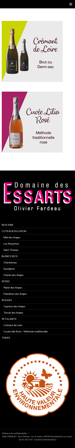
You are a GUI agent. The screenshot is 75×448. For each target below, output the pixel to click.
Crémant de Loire (12, 325)
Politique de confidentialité (14, 433)
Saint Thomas (10, 249)
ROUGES (7, 300)
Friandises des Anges (15, 293)
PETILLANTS (9, 318)
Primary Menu (71, 4)
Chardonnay (10, 262)
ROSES (6, 281)
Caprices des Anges (14, 306)
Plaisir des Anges (12, 287)
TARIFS (6, 337)
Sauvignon (9, 268)
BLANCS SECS (10, 256)
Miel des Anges (11, 237)
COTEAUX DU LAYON (14, 231)
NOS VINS (7, 224)
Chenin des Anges (13, 274)
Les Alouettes (11, 243)
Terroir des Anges (13, 312)
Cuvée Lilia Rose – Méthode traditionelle (25, 331)
